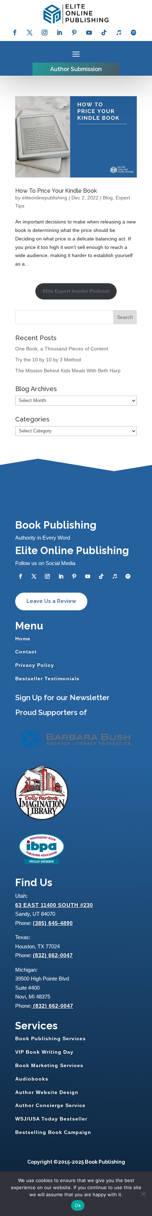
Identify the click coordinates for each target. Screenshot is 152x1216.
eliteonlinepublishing (44, 197)
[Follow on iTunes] (118, 32)
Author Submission (76, 69)
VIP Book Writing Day (44, 1052)
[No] (143, 1193)
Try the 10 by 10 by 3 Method (48, 359)
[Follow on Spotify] (133, 32)
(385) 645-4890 (53, 923)
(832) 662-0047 (53, 955)
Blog (108, 197)
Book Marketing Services (49, 1065)
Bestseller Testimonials (47, 678)
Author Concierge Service (50, 1105)
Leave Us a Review (51, 601)
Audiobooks (31, 1079)
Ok (78, 1205)
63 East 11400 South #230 (54, 905)
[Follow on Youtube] (89, 32)
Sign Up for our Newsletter (62, 697)
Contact (26, 651)
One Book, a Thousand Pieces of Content (61, 348)
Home (22, 638)
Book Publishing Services (50, 1038)
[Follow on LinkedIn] (59, 32)
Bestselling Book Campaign (53, 1132)
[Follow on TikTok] (104, 32)
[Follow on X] (29, 32)
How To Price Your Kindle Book (56, 190)
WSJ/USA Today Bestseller (51, 1119)
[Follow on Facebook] (15, 32)
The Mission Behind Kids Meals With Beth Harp (68, 370)
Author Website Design (46, 1092)
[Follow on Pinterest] (74, 32)
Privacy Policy (34, 665)
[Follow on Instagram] (44, 32)
